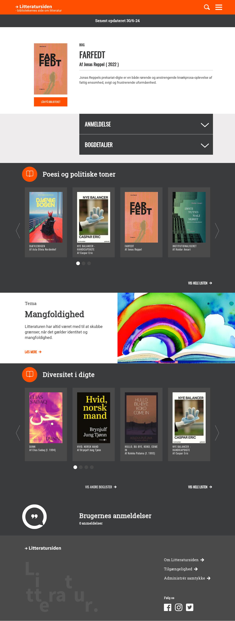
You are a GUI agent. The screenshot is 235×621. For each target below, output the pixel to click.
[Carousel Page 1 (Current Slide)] (78, 263)
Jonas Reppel (94, 64)
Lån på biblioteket (50, 102)
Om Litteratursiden (181, 559)
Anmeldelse (98, 124)
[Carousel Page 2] (83, 263)
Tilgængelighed (178, 568)
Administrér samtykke (184, 578)
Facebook (167, 607)
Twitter (189, 607)
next (217, 230)
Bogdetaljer (99, 144)
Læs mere (41, 250)
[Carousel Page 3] (89, 263)
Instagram (178, 607)
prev (18, 230)
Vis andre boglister (98, 486)
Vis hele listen (197, 283)
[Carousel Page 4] (92, 467)
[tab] (146, 124)
